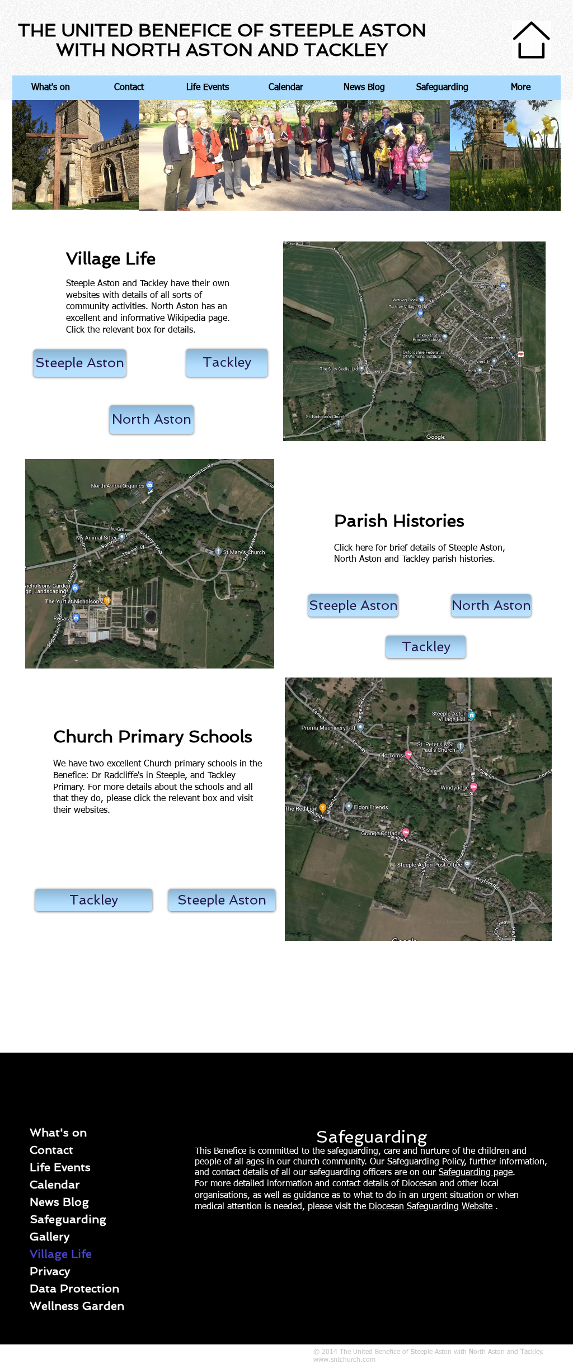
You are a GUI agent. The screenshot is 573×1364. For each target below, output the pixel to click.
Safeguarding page (476, 1172)
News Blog (59, 1202)
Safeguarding (68, 1219)
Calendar (55, 1184)
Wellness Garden (77, 1306)
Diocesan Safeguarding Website (430, 1206)
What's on (58, 1132)
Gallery (49, 1236)
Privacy (50, 1271)
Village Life (61, 1254)
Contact (51, 1150)
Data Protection (74, 1288)
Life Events (60, 1167)
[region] (418, 318)
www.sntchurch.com (344, 1360)
